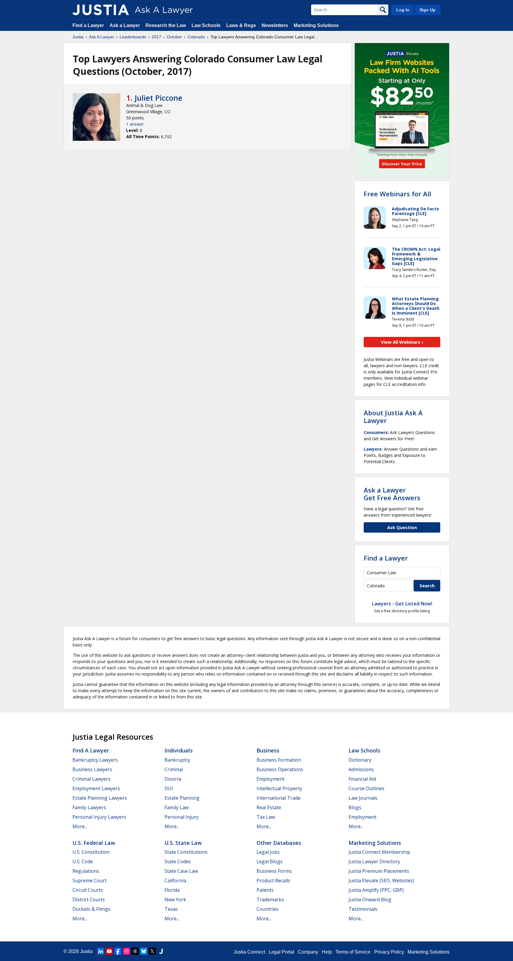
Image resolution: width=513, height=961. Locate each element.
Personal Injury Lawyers (99, 817)
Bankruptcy (177, 760)
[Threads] (135, 951)
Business (267, 750)
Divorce (172, 779)
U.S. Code (82, 861)
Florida (172, 890)
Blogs (355, 807)
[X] (152, 951)
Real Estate (268, 807)
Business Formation (278, 760)
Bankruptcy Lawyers (95, 760)
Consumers (376, 432)
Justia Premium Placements (379, 871)
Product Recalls (273, 880)
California (175, 880)
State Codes (177, 861)
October (174, 36)
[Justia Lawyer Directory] (160, 951)
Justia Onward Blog (370, 899)
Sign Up (427, 9)
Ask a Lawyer (125, 25)
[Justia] (100, 9)
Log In (402, 9)
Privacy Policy (389, 951)
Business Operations (279, 769)
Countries (267, 909)
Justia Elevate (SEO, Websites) (381, 880)
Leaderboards (133, 36)
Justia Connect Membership (379, 852)
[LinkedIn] (100, 951)
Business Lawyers (92, 769)
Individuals (178, 750)
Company (308, 951)
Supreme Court (89, 880)
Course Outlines (366, 788)
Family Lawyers (89, 807)
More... (79, 826)
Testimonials (363, 909)
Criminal (173, 769)
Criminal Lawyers (91, 779)
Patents (265, 890)
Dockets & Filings (91, 909)
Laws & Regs (241, 25)
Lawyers (372, 449)
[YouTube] (109, 951)
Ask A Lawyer (101, 36)
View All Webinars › (402, 342)
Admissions (361, 769)
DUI (168, 788)
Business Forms (274, 871)
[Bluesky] (143, 951)
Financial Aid (362, 779)
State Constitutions (186, 852)
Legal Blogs (269, 861)
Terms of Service (352, 951)
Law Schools (206, 25)
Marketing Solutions (316, 25)
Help (327, 951)
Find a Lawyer (88, 25)
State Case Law (181, 871)
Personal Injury (181, 817)
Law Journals (363, 798)
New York (175, 899)
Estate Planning (182, 798)
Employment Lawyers (96, 788)
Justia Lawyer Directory (374, 861)
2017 (156, 36)
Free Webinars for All (397, 194)
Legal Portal (281, 951)
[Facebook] (117, 951)
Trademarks (270, 899)
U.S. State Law (183, 842)
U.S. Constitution (91, 852)
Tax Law (265, 817)
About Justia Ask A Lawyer (393, 416)
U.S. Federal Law (93, 842)
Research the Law (165, 25)
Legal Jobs (268, 852)
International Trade (278, 798)
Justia (77, 36)
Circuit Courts (87, 890)
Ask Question (402, 527)
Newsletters (275, 25)
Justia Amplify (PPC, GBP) (376, 890)
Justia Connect (249, 951)
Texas (171, 909)
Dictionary (360, 760)
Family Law (176, 807)
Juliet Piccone (158, 98)
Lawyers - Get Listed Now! (402, 603)
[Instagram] (126, 951)
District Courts (88, 899)
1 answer (135, 124)
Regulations (85, 871)
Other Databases (278, 842)
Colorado (196, 36)
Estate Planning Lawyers (99, 798)
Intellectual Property (279, 788)
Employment (270, 779)
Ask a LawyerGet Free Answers (392, 493)
